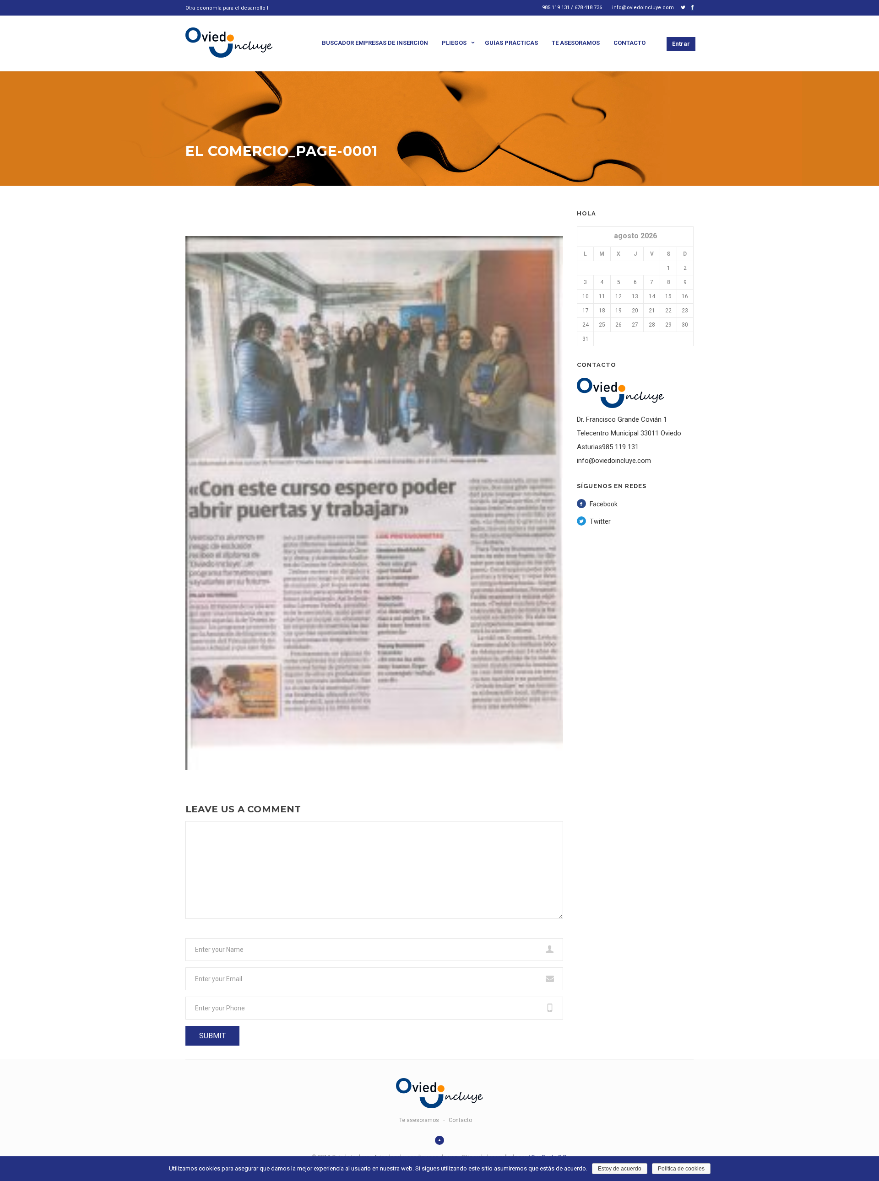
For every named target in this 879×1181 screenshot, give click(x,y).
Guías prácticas (511, 42)
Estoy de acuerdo (619, 1168)
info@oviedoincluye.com (643, 8)
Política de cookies (681, 1168)
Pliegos (454, 42)
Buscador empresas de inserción (375, 42)
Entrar (681, 43)
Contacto (629, 42)
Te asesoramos (576, 42)
